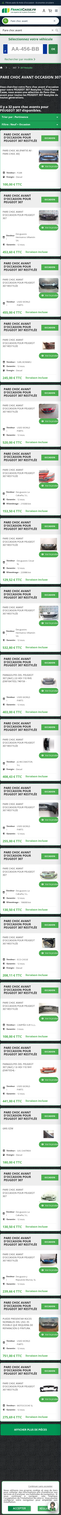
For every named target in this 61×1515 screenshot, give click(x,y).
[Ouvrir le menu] (56, 10)
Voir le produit (51, 166)
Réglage (45, 1508)
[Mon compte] (44, 10)
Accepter (19, 1508)
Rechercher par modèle (19, 59)
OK (53, 49)
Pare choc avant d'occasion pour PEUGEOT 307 (17, 199)
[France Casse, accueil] (19, 10)
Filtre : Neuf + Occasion (30, 125)
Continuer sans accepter (40, 1486)
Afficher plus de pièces (30, 1429)
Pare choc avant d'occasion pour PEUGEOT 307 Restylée (20, 137)
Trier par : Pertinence (30, 117)
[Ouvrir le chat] (52, 1508)
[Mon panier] (50, 10)
